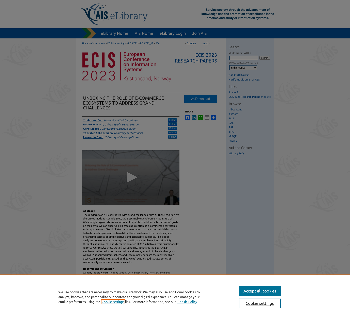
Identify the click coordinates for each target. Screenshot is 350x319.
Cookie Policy (187, 302)
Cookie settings (113, 302)
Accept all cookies (259, 291)
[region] (175, 296)
